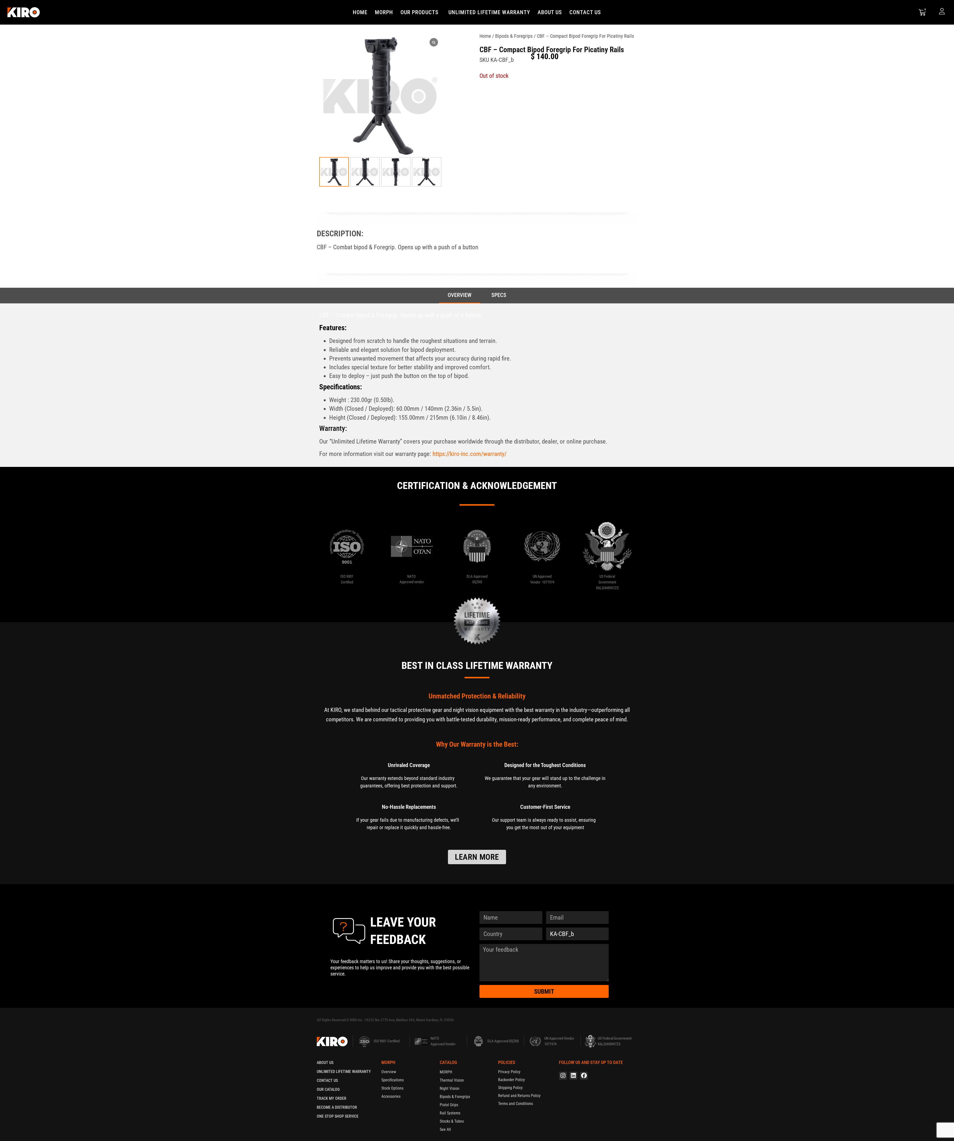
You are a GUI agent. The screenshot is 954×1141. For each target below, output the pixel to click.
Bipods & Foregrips (514, 36)
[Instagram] (563, 1076)
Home (360, 12)
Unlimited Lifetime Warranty (489, 12)
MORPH (384, 12)
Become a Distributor (337, 1107)
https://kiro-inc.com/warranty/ (470, 453)
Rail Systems (450, 1113)
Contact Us (585, 12)
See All (445, 1129)
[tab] (459, 295)
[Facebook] (584, 1076)
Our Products (419, 12)
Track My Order (331, 1098)
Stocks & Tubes (452, 1121)
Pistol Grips (449, 1104)
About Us (550, 12)
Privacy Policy (509, 1071)
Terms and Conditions (515, 1103)
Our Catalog (328, 1089)
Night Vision (449, 1088)
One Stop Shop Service (337, 1116)
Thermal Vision (452, 1080)
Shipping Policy (510, 1087)
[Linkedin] (573, 1076)
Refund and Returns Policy (519, 1095)
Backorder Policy (511, 1079)
